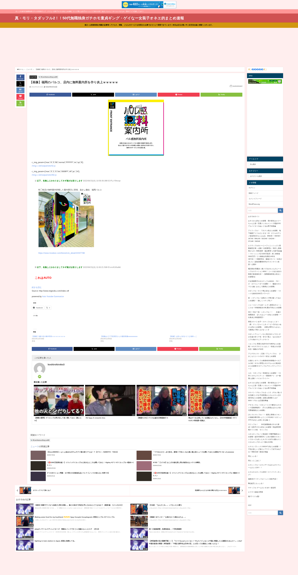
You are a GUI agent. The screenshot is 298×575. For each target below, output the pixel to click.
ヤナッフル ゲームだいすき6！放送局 (262, 487)
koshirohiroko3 (237, 86)
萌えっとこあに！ (254, 460)
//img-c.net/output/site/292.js (44, 175)
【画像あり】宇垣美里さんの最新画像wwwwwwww (118, 336)
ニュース (33, 77)
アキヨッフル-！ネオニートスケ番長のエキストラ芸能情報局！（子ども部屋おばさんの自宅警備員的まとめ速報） (264, 407)
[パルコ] (136, 129)
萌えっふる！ (253, 456)
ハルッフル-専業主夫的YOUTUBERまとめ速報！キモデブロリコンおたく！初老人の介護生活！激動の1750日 (264, 346)
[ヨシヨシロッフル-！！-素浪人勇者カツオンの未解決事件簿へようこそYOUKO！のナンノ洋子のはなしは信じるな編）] (265, 417)
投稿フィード (253, 193)
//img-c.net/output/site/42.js (44, 166)
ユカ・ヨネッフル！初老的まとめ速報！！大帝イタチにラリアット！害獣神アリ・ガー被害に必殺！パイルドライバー (264, 375)
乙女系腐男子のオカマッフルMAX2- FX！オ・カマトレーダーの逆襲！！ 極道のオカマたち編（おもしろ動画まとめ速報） (264, 283)
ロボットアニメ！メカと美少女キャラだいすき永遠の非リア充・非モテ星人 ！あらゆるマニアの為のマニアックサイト (264, 336)
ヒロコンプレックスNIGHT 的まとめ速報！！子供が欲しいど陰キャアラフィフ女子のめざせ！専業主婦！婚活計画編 (264, 449)
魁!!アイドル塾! (253, 496)
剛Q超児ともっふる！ (256, 483)
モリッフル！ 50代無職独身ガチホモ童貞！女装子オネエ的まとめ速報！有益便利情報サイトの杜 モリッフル (264, 427)
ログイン (252, 187)
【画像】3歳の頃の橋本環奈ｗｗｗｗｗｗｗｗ (48, 336)
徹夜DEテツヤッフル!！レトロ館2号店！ (263, 479)
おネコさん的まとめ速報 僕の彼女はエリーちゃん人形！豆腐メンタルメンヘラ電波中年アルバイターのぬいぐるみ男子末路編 (264, 223)
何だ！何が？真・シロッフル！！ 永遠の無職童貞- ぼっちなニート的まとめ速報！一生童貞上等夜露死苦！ (264, 314)
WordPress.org (254, 204)
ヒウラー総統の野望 (255, 492)
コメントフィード (255, 198)
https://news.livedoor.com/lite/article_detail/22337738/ (61, 253)
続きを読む (37, 287)
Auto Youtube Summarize (53, 296)
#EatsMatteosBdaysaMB (49, 77)
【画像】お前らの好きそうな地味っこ (183, 336)
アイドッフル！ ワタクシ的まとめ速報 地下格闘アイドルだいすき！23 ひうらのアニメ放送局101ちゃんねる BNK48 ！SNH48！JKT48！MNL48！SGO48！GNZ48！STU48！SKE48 (264, 236)
